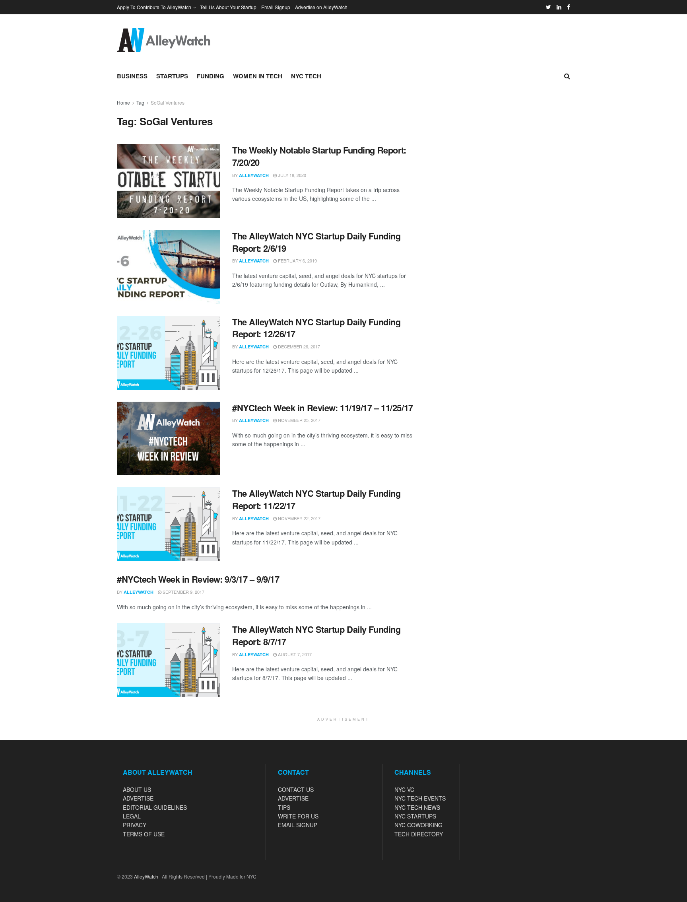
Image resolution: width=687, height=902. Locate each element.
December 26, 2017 (298, 346)
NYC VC (404, 789)
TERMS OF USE (144, 834)
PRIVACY (134, 825)
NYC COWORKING (418, 825)
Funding (210, 76)
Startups (172, 76)
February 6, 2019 (297, 260)
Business (132, 76)
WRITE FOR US (298, 816)
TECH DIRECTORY (418, 834)
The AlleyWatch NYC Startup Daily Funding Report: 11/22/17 (316, 499)
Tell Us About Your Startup (228, 7)
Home (123, 102)
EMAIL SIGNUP (297, 825)
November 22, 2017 (298, 518)
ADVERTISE (138, 798)
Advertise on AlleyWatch (321, 7)
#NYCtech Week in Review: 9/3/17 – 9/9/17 (198, 579)
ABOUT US (137, 789)
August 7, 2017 (294, 654)
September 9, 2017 (182, 592)
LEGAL (132, 816)
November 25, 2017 (298, 420)
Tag (140, 102)
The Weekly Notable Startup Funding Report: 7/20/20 (319, 156)
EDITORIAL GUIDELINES (155, 807)
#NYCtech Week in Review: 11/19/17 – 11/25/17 (322, 407)
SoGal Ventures (167, 102)
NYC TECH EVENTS (420, 798)
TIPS (284, 807)
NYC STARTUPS (415, 816)
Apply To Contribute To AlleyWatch (154, 7)
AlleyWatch (254, 175)
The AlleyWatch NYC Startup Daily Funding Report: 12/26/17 (316, 327)
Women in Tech (257, 76)
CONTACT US (296, 789)
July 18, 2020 (291, 175)
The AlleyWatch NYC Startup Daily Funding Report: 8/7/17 (316, 635)
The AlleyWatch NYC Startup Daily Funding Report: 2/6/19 (316, 242)
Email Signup (275, 7)
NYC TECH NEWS (417, 807)
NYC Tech (306, 76)
